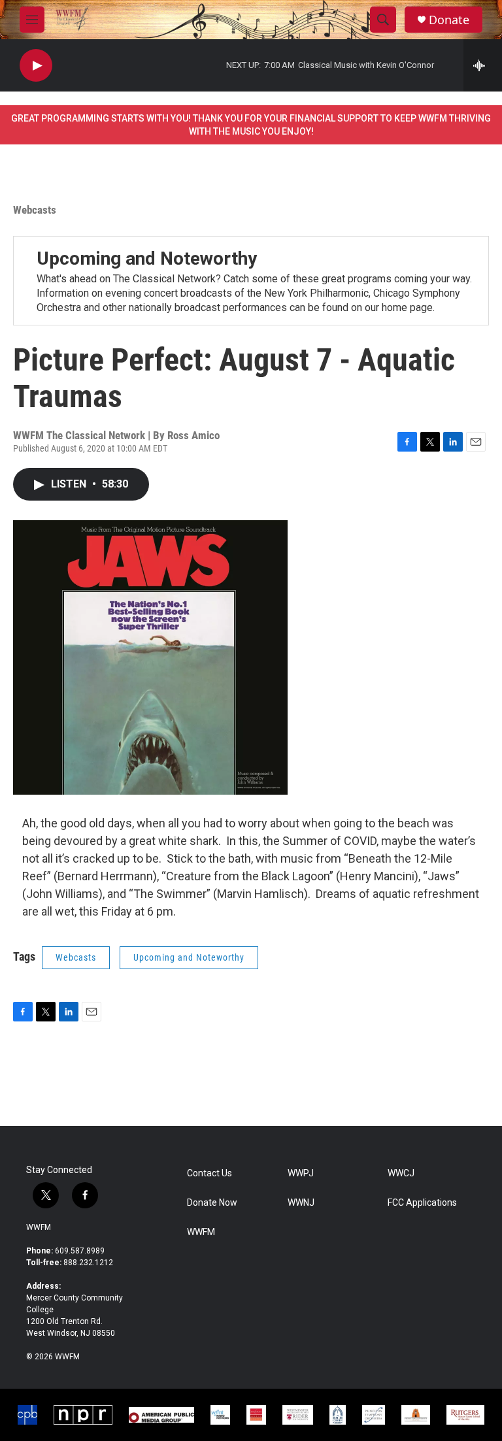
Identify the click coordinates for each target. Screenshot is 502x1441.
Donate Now (212, 1203)
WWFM (38, 1227)
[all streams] (482, 65)
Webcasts (34, 209)
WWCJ (401, 1173)
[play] (35, 65)
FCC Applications (422, 1203)
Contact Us (209, 1173)
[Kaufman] (256, 1415)
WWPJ (301, 1173)
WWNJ (301, 1203)
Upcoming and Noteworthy (147, 258)
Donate (449, 20)
